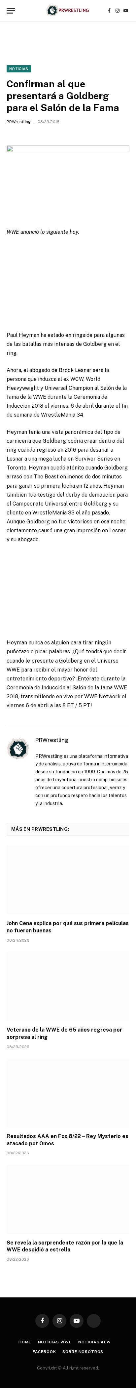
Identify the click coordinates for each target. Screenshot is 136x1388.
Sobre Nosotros (82, 1351)
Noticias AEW (94, 1342)
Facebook (44, 1351)
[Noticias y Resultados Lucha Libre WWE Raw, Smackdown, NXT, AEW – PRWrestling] (68, 10)
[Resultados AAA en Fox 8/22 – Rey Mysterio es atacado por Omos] (68, 1092)
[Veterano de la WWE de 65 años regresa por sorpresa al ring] (68, 986)
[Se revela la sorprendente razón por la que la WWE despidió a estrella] (68, 1199)
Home (24, 1342)
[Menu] (11, 10)
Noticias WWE (55, 1342)
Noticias (18, 69)
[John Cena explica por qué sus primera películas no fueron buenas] (68, 880)
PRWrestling (19, 121)
